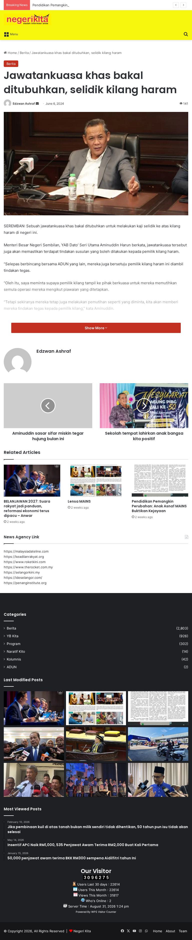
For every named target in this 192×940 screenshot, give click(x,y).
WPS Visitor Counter (103, 912)
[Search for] (185, 33)
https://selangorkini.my (22, 572)
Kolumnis (14, 659)
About (170, 931)
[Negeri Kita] (27, 19)
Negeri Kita (82, 931)
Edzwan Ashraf (24, 103)
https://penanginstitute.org (25, 583)
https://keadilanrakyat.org (24, 557)
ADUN (11, 667)
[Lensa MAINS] (96, 480)
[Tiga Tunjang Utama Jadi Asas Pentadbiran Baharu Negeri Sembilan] (96, 780)
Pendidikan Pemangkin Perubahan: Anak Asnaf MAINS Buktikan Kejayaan (88, 5)
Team (183, 931)
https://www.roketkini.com (25, 562)
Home (12, 53)
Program (13, 644)
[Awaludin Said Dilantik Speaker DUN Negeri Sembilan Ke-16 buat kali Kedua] (96, 744)
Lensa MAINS (79, 501)
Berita (24, 53)
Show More (95, 328)
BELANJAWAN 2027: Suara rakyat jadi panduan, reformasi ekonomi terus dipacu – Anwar (27, 508)
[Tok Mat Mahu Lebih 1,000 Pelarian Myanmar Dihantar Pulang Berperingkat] (34, 780)
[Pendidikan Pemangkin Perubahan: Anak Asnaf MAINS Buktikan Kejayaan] (160, 480)
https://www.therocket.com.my (28, 567)
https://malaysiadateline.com (26, 551)
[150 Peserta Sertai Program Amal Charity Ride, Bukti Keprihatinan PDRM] (158, 744)
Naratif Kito (16, 651)
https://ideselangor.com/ (23, 578)
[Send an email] (37, 103)
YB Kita (12, 636)
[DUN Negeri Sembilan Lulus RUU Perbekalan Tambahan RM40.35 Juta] (34, 744)
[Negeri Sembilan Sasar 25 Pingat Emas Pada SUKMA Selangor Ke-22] (158, 780)
